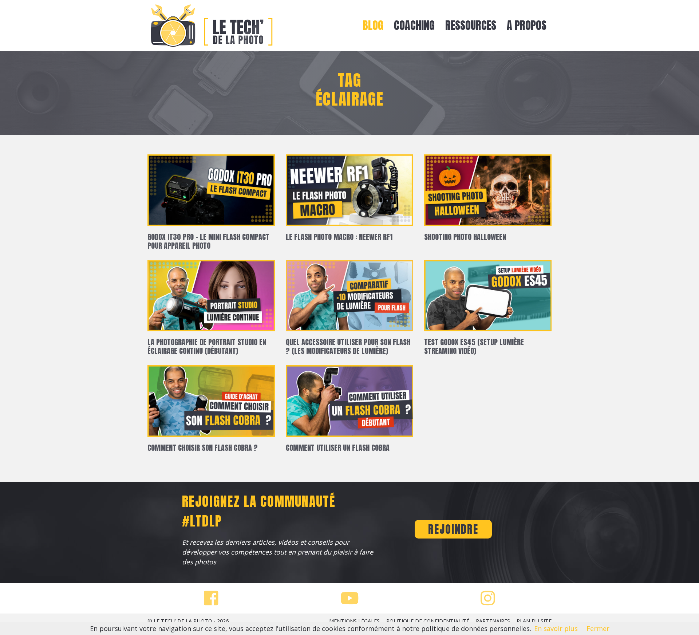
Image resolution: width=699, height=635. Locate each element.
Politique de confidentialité (427, 621)
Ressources (470, 25)
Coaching (414, 25)
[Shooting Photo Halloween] (488, 192)
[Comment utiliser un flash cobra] (349, 403)
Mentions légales (354, 621)
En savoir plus (556, 628)
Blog (373, 25)
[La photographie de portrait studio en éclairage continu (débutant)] (211, 298)
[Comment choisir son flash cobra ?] (211, 403)
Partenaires (493, 621)
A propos (526, 25)
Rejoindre (453, 529)
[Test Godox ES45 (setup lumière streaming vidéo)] (488, 298)
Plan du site (534, 621)
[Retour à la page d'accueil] (211, 25)
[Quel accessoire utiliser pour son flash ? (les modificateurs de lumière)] (349, 298)
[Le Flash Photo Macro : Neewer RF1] (349, 192)
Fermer (598, 628)
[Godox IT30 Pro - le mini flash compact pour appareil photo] (211, 192)
